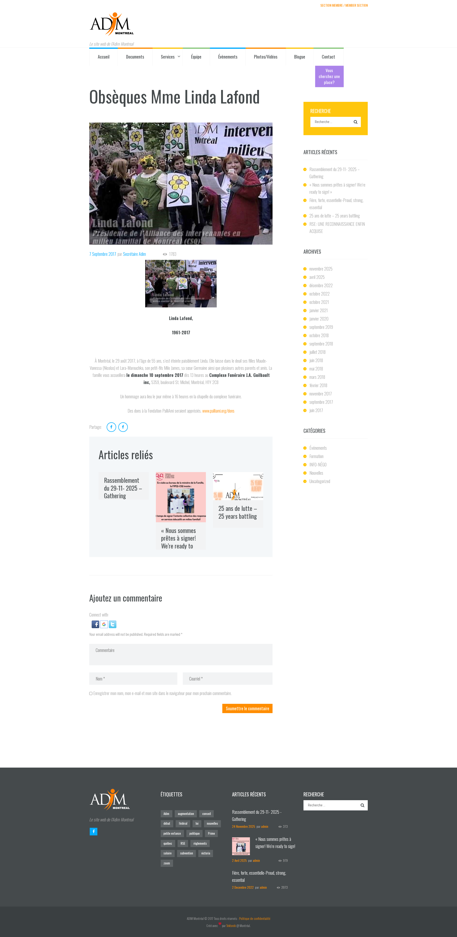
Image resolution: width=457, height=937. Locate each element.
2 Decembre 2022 (243, 887)
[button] (96, 624)
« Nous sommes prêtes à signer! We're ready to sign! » (275, 846)
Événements (318, 448)
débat (167, 823)
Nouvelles (316, 473)
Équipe (196, 57)
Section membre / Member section (344, 5)
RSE (183, 843)
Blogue (299, 57)
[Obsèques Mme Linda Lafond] (181, 183)
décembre (321, 285)
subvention (186, 853)
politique (194, 833)
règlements (200, 843)
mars (317, 377)
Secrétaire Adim (134, 254)
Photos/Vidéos (265, 57)
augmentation (186, 813)
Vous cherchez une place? (329, 76)
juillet (317, 352)
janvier (318, 310)
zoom (167, 863)
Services (167, 57)
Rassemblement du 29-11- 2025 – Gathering (123, 488)
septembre (321, 327)
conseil (206, 813)
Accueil (103, 57)
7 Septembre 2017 (102, 254)
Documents (135, 57)
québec (168, 843)
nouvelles (212, 823)
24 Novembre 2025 (243, 826)
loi (197, 823)
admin (264, 826)
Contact (328, 57)
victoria (205, 853)
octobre (319, 294)
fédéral (183, 823)
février (318, 385)
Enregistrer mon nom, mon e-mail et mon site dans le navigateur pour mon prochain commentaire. (162, 693)
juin (316, 360)
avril (317, 277)
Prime (211, 833)
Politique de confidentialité (254, 918)
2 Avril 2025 (239, 860)
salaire (168, 853)
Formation (316, 456)
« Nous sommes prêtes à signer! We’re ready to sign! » (178, 542)
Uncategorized (319, 481)
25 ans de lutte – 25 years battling (238, 512)
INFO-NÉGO (318, 464)
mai (316, 368)
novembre (321, 269)
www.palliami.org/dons (218, 411)
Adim (166, 813)
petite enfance (172, 833)
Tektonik (231, 925)
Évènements (227, 57)
